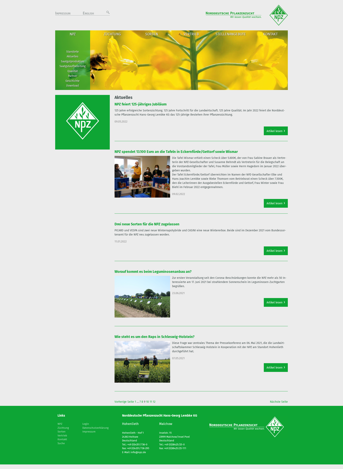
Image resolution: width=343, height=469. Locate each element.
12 (154, 401)
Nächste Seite (279, 401)
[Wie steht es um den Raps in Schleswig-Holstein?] (142, 362)
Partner (72, 76)
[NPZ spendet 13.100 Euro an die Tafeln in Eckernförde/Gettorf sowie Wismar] (142, 177)
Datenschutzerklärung (95, 427)
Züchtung (112, 34)
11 (151, 401)
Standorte (72, 51)
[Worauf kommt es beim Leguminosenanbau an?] (142, 296)
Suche (61, 443)
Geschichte (73, 81)
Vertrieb (191, 34)
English (88, 13)
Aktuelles (72, 56)
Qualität (72, 71)
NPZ (73, 34)
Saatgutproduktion (72, 61)
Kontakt (270, 34)
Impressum (62, 13)
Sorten (151, 34)
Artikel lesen (274, 131)
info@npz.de (138, 452)
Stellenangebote (231, 34)
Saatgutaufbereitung (73, 66)
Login (85, 423)
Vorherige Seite (124, 401)
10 (147, 401)
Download (72, 85)
